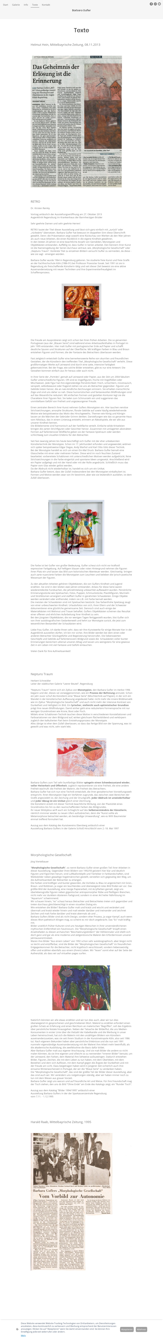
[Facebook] (151, 3)
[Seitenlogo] (81, 16)
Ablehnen (141, 1329)
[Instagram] (155, 3)
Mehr (23, 1335)
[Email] (159, 3)
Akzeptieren (127, 1329)
